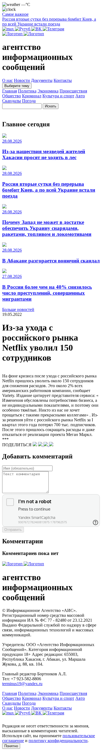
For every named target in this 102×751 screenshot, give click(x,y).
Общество (11, 96)
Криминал (31, 96)
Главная (9, 91)
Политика (27, 91)
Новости (22, 80)
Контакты (63, 80)
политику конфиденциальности (58, 740)
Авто (80, 96)
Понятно (11, 746)
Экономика (48, 91)
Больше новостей (18, 309)
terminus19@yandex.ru (22, 683)
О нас (7, 80)
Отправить (13, 530)
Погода (29, 100)
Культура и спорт (58, 96)
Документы (41, 80)
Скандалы (11, 100)
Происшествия (73, 91)
